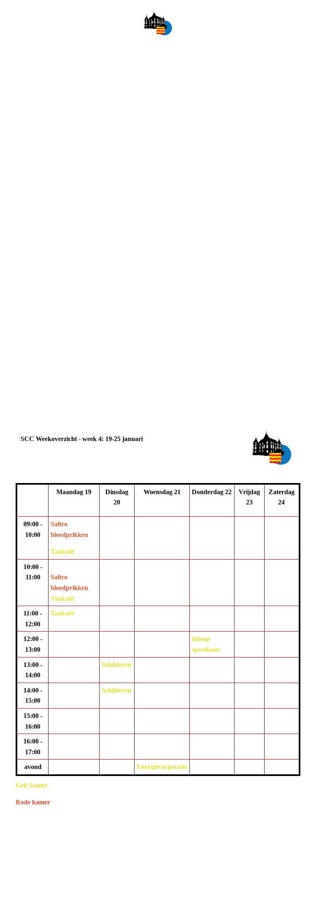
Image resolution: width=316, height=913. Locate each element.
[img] (157, 22)
